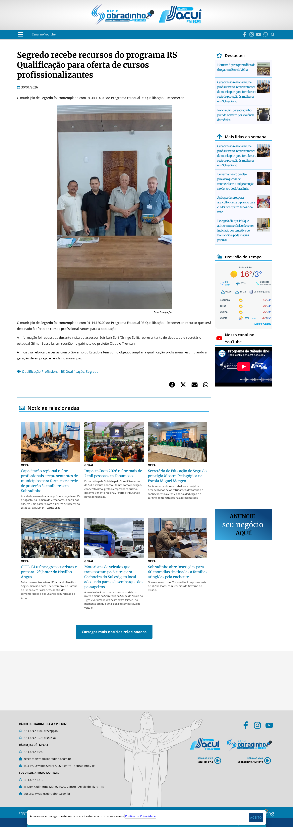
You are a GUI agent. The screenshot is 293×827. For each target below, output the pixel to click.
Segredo (92, 371)
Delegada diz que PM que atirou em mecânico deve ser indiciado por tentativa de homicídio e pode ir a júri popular (235, 230)
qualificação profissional (40, 371)
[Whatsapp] (265, 34)
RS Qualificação (72, 371)
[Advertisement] (243, 448)
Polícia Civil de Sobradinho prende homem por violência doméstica (235, 115)
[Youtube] (258, 34)
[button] (20, 34)
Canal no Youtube (44, 34)
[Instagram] (251, 34)
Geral (25, 465)
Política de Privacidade (140, 816)
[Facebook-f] (244, 34)
